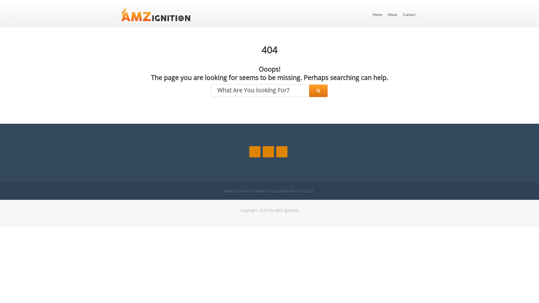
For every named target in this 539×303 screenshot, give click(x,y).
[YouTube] (281, 151)
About (392, 15)
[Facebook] (255, 151)
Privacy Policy (301, 191)
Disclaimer (277, 191)
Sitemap (259, 191)
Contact (409, 15)
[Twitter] (268, 151)
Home (377, 15)
